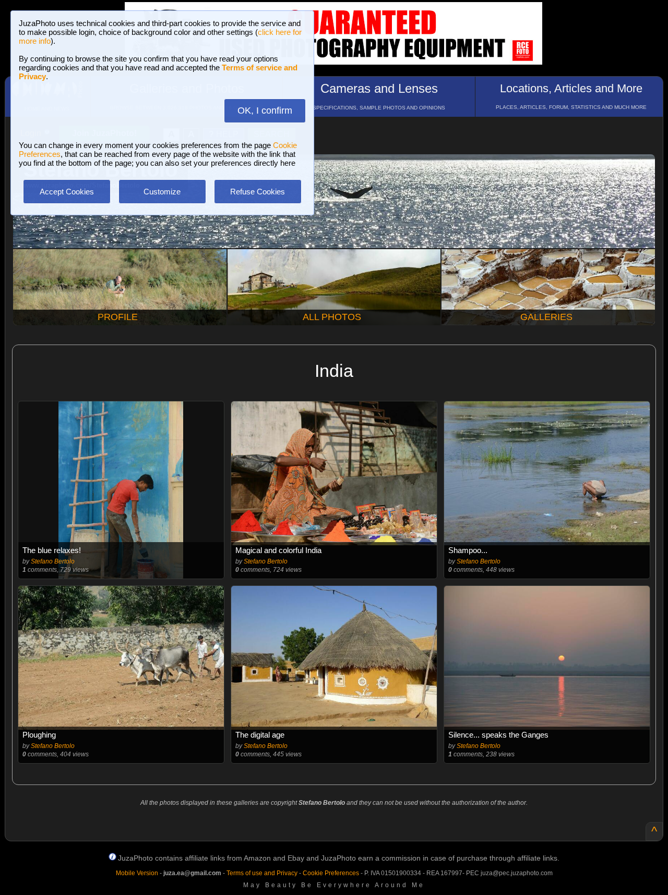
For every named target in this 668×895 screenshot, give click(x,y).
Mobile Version (137, 873)
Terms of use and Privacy (261, 873)
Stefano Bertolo (53, 561)
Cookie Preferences (331, 873)
